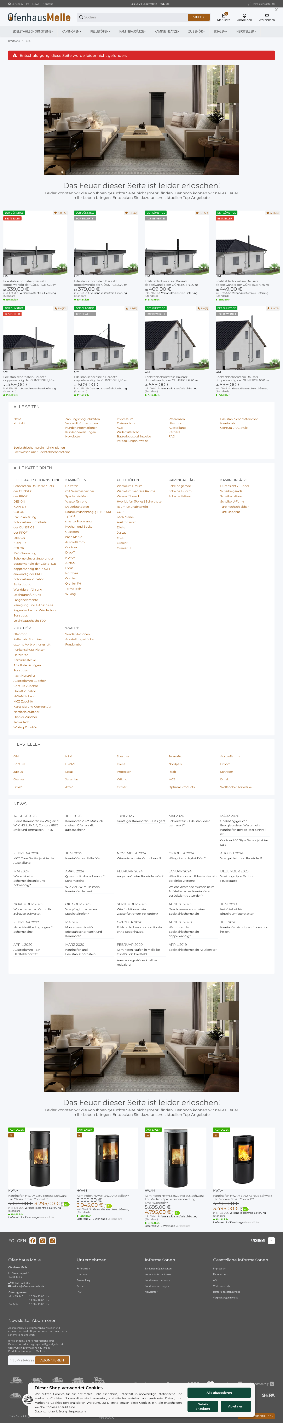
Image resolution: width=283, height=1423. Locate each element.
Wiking (70, 594)
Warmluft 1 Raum (129, 486)
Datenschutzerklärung (21, 1344)
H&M (68, 756)
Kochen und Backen (79, 526)
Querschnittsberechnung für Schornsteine (86, 878)
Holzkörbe (20, 655)
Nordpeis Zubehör (26, 712)
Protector (124, 772)
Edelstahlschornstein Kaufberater (193, 950)
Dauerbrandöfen (77, 507)
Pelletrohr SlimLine (27, 639)
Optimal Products (182, 787)
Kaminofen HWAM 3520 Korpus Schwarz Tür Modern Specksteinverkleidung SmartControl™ (174, 1199)
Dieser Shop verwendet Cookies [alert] (69, 1388)
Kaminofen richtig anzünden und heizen (244, 929)
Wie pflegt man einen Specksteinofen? (81, 911)
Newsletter (151, 1291)
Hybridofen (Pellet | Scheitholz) (139, 501)
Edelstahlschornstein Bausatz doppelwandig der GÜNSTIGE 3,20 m (29, 283)
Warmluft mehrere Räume (136, 491)
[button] (246, 31)
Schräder (226, 772)
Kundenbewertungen (157, 1286)
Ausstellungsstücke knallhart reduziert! (138, 962)
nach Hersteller (24, 675)
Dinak (224, 779)
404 (28, 41)
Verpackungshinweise (225, 1297)
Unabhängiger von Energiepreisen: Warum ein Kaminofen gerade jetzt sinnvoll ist (243, 827)
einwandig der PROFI (28, 574)
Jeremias (71, 779)
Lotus (69, 568)
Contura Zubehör (25, 686)
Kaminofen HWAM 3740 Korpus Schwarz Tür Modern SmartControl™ (242, 1197)
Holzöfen (71, 486)
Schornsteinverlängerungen (33, 558)
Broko (17, 787)
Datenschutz (220, 1274)
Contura (71, 547)
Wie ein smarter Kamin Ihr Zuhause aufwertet (32, 911)
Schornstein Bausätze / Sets (33, 486)
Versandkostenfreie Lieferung (38, 292)
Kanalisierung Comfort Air (32, 706)
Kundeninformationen (157, 1280)
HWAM (70, 558)
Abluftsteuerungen (27, 665)
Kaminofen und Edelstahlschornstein (80, 952)
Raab (172, 772)
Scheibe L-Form (180, 491)
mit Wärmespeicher (79, 491)
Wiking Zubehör (25, 727)
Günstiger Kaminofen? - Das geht (141, 821)
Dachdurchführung (27, 595)
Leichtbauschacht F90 (29, 620)
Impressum (219, 1268)
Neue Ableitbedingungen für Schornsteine (34, 929)
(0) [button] (264, 3)
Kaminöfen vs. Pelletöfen (83, 858)
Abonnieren (52, 1360)
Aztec (69, 787)
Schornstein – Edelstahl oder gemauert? (189, 823)
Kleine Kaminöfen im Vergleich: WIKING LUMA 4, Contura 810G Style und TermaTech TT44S (36, 825)
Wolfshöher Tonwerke (236, 787)
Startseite (14, 41)
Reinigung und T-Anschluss (33, 605)
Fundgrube (73, 644)
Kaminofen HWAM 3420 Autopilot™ (103, 1196)
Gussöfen (72, 532)
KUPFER (19, 507)
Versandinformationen (158, 1274)
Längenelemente (25, 600)
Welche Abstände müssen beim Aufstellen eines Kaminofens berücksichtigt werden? (191, 891)
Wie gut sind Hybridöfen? (187, 858)
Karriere (81, 1286)
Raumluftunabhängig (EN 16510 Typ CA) (88, 514)
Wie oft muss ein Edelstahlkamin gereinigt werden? (192, 878)
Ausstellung (83, 1280)
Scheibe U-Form (180, 496)
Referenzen (83, 1268)
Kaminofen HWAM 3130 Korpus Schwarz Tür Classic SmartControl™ (37, 1197)
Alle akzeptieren (219, 1393)
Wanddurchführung (27, 589)
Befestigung (22, 584)
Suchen (198, 17)
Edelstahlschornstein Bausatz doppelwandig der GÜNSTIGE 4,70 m (242, 283)
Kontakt (48, 3)
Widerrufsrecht (222, 1286)
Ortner (122, 787)
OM (5, 276)
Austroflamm (75, 542)
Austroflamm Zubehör (29, 681)
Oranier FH (73, 583)
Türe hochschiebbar (234, 507)
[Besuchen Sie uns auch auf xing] (52, 1240)
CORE (121, 512)
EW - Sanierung (24, 517)
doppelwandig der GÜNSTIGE (34, 564)
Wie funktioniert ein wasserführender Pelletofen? (137, 911)
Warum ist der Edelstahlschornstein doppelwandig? (184, 931)
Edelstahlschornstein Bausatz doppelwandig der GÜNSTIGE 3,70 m (100, 283)
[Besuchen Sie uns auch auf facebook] (32, 1240)
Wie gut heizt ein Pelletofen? (241, 858)
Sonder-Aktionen (77, 634)
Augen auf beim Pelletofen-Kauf (140, 876)
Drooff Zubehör (24, 691)
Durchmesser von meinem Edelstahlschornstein (188, 911)
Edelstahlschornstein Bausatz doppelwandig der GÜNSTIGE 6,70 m (242, 378)
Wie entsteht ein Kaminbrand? (139, 858)
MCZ (120, 538)
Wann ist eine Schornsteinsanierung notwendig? (29, 880)
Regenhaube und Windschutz (34, 610)
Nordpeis (71, 573)
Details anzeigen (203, 1406)
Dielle (121, 527)
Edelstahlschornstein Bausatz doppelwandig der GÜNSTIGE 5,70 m (100, 378)
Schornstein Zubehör (28, 579)
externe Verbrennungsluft (32, 644)
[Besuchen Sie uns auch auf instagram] (42, 1240)
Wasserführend (76, 501)
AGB (215, 1280)
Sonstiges (20, 615)
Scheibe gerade (180, 486)
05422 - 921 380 (20, 1283)
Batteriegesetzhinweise (226, 1291)
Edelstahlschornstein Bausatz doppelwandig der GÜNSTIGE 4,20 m (171, 283)
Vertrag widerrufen (256, 1416)
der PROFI (20, 496)
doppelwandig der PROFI (31, 569)
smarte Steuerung (78, 521)
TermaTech (73, 589)
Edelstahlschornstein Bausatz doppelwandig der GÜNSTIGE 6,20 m (171, 378)
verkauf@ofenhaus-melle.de (27, 1286)
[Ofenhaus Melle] (39, 17)
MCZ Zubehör (23, 701)
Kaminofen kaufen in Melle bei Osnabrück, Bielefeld (139, 952)
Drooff (70, 552)
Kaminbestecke (24, 660)
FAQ (79, 1291)
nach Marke (73, 537)
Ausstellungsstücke (79, 639)
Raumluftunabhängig (132, 507)
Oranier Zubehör (25, 717)
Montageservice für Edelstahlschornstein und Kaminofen (83, 931)
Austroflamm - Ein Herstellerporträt (26, 952)
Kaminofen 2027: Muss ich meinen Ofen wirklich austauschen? (84, 825)
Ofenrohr (20, 634)
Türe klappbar (230, 512)
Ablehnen (235, 1406)
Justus (70, 563)
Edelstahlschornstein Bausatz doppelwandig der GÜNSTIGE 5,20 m (29, 378)
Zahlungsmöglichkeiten (158, 1268)
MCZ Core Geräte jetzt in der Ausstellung (33, 860)
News (35, 3)
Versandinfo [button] (46, 1217)
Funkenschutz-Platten (29, 650)
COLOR (18, 512)
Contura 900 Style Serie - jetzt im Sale (244, 842)
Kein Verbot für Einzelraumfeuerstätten (237, 911)
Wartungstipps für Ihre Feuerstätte (236, 878)
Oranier (70, 578)
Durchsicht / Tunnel (234, 486)
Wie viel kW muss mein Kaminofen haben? (82, 889)
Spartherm (125, 756)
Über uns (82, 1274)
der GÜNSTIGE (23, 491)
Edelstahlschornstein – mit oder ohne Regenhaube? (140, 929)
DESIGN (19, 501)
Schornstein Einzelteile (29, 522)
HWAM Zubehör (25, 696)
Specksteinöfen (76, 496)
